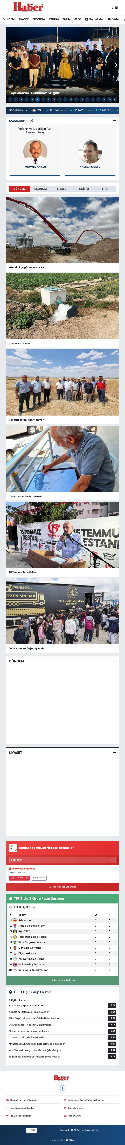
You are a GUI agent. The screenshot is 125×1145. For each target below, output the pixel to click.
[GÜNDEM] (114, 661)
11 (65, 99)
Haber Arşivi (74, 1116)
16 (93, 99)
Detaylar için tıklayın (62, 980)
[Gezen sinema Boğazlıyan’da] (62, 611)
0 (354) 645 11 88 (20, 878)
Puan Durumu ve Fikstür (22, 1108)
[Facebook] (62, 1088)
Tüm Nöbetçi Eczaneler (64, 887)
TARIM (66, 19)
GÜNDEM (8, 19)
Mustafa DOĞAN (35, 167)
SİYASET (23, 19)
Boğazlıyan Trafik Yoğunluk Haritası (86, 1100)
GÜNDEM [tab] (19, 189)
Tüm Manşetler (76, 1108)
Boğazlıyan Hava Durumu (23, 1100)
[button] (10, 65)
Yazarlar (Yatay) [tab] (21, 120)
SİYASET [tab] (62, 189)
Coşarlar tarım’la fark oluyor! (26, 419)
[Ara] (111, 7)
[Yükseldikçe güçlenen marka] (62, 230)
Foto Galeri (96, 19)
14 (82, 99)
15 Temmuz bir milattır (22, 572)
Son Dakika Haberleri (20, 1116)
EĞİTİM (54, 19)
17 (98, 99)
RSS (33, 1130)
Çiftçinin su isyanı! (19, 343)
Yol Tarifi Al (40, 878)
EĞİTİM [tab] (84, 189)
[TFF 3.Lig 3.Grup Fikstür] (114, 992)
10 (60, 99)
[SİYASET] (114, 752)
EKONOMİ (38, 19)
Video (116, 19)
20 (115, 99)
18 (104, 99)
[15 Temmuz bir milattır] (62, 535)
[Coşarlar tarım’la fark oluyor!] (62, 382)
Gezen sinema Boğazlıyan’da (26, 648)
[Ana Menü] (116, 7)
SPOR (78, 19)
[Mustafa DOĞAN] (35, 151)
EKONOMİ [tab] (41, 189)
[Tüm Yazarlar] (114, 120)
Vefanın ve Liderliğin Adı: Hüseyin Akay (35, 130)
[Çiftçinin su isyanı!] (62, 306)
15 (87, 99)
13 (76, 99)
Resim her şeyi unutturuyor (25, 496)
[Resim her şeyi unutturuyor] (62, 459)
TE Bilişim (70, 1140)
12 (71, 99)
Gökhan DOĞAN (90, 167)
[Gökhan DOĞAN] (90, 151)
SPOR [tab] (105, 189)
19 (109, 99)
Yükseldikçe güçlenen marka (26, 267)
